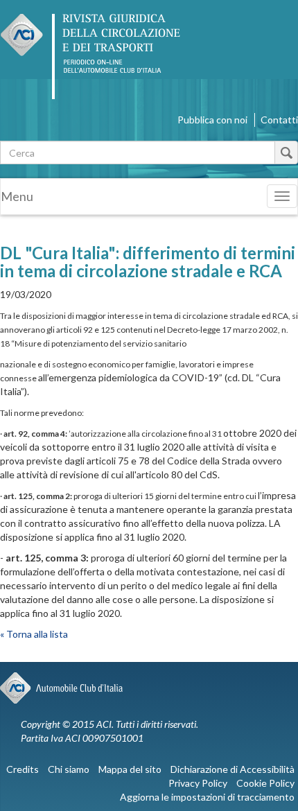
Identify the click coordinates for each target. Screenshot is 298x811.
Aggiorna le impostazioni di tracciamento (207, 797)
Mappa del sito (129, 769)
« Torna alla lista (34, 634)
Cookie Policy (265, 783)
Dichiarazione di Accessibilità (232, 769)
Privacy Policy (197, 783)
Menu (17, 196)
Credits (22, 769)
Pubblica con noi (212, 119)
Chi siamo (68, 769)
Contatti (279, 119)
